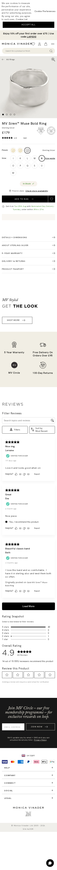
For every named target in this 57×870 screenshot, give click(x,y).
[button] (45, 11)
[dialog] (28, 15)
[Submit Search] (51, 51)
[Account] (39, 44)
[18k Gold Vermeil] (20, 150)
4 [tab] (14, 114)
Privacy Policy (40, 740)
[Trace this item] (41, 131)
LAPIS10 (31, 36)
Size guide (50, 158)
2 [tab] (6, 114)
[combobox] (27, 51)
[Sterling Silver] (27, 150)
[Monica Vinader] (18, 44)
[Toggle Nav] (52, 44)
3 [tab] (10, 114)
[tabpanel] (28, 87)
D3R (32, 829)
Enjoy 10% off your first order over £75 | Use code (28, 35)
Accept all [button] (28, 25)
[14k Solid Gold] (13, 150)
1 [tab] (3, 114)
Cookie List (21, 19)
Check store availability (36, 191)
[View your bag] (45, 44)
